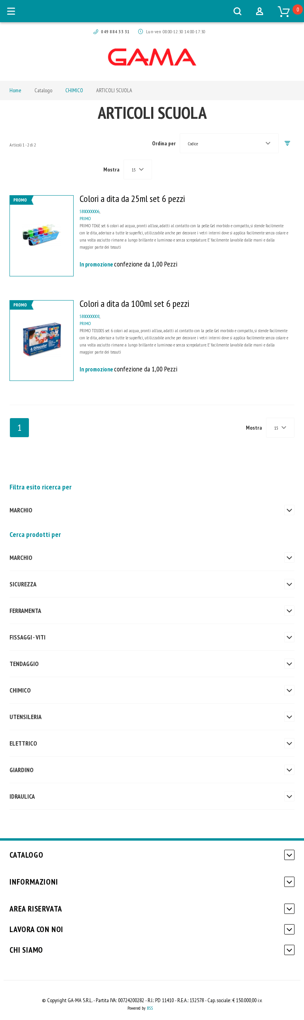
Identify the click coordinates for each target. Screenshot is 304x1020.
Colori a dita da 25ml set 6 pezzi (132, 198)
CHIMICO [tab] (20, 690)
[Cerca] (237, 11)
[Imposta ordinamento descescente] (287, 144)
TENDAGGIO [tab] (24, 664)
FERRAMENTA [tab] (25, 611)
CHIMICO (74, 90)
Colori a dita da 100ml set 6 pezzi (134, 303)
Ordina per (164, 143)
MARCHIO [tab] (21, 510)
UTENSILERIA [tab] (26, 717)
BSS (150, 1008)
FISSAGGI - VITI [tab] (28, 637)
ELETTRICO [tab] (23, 743)
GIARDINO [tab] (21, 770)
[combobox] (229, 143)
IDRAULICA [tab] (22, 796)
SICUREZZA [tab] (23, 584)
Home (15, 90)
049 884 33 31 (115, 31)
